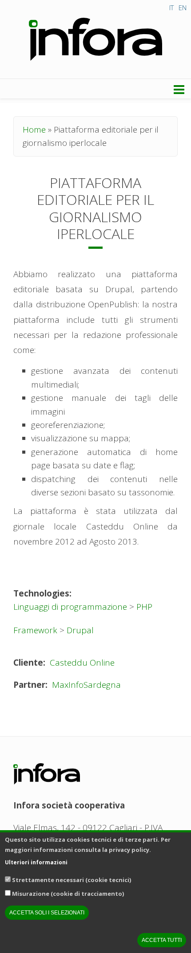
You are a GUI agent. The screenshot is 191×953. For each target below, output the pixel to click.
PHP (144, 606)
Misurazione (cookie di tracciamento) (68, 894)
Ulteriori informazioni (36, 862)
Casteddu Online (82, 662)
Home (34, 129)
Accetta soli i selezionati (46, 913)
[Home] (95, 40)
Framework (35, 630)
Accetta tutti (162, 940)
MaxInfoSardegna (86, 684)
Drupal (80, 630)
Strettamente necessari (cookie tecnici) (71, 880)
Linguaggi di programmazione (70, 606)
